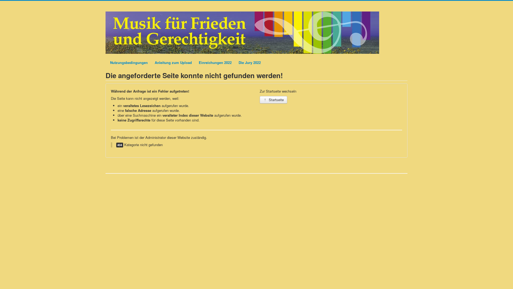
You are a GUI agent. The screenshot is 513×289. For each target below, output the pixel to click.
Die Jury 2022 (250, 62)
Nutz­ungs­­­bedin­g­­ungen (129, 62)
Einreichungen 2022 (215, 62)
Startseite (276, 99)
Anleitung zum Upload (173, 62)
